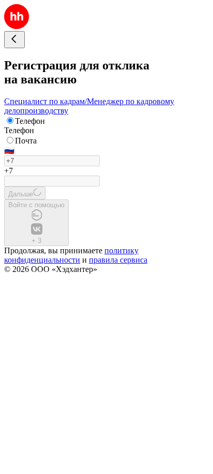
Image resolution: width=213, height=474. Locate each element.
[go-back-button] (14, 39)
